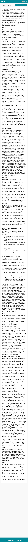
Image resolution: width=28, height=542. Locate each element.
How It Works (10, 540)
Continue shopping (21, 5)
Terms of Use (18, 540)
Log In (25, 1)
